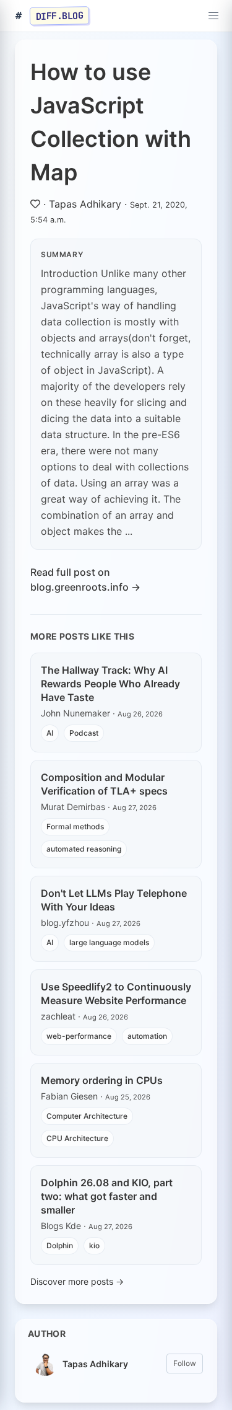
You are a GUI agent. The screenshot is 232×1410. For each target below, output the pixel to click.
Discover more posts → (77, 1281)
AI (49, 733)
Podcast (83, 733)
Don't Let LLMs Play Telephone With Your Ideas (114, 900)
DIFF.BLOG (60, 15)
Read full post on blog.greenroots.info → (85, 579)
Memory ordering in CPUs (102, 1080)
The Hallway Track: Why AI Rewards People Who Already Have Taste (110, 683)
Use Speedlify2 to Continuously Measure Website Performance (116, 993)
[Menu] (213, 16)
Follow (184, 1363)
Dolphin (59, 1245)
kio (94, 1245)
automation (147, 1036)
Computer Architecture (86, 1116)
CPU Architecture (77, 1138)
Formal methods (75, 826)
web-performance (78, 1036)
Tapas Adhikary (85, 204)
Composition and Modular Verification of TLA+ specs (104, 784)
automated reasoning (83, 848)
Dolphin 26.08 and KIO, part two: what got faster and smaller (107, 1196)
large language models (109, 942)
